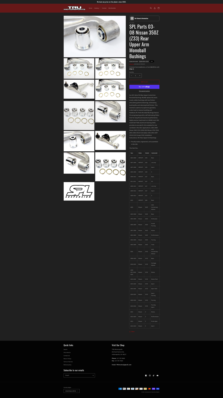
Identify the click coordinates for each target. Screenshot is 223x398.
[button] (97, 8)
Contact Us (67, 355)
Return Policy (67, 358)
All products (67, 352)
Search (65, 349)
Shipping (131, 64)
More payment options (144, 91)
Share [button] (133, 331)
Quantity (131, 72)
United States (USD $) (70, 391)
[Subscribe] (93, 375)
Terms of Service (68, 361)
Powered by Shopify (155, 392)
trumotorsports (148, 392)
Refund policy (67, 365)
